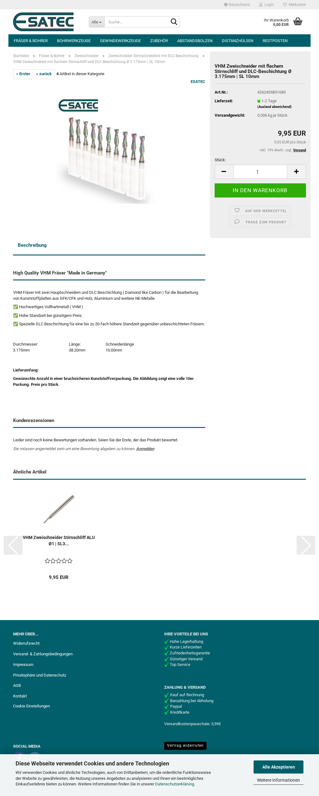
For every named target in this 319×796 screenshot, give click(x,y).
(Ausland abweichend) (274, 107)
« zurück (44, 73)
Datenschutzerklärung (174, 784)
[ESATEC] (46, 21)
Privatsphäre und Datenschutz (39, 675)
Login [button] (268, 4)
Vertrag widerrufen (185, 745)
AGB (17, 685)
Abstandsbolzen (194, 40)
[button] (237, 4)
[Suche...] (174, 22)
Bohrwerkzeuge (74, 40)
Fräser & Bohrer (31, 40)
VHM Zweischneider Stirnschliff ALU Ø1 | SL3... (59, 540)
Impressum (23, 664)
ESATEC (198, 81)
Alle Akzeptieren (278, 766)
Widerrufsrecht (26, 643)
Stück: (220, 160)
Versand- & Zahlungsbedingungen (43, 654)
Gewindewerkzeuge (120, 40)
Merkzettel (296, 4)
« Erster (23, 73)
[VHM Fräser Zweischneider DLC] (109, 148)
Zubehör (159, 40)
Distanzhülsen (237, 40)
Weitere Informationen (278, 780)
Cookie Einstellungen (31, 706)
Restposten (275, 40)
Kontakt (20, 696)
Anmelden (145, 448)
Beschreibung (32, 245)
